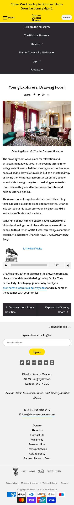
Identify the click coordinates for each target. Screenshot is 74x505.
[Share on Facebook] (34, 94)
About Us (37, 430)
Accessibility (11, 483)
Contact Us (37, 435)
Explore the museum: (37, 26)
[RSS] (40, 362)
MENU (11, 17)
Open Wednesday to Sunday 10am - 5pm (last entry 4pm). (37, 6)
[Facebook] (28, 362)
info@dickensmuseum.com (38, 414)
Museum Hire (37, 444)
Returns (64, 483)
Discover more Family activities (20, 310)
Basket (66, 17)
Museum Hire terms (29, 483)
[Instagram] (52, 362)
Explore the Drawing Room (57, 310)
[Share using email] (48, 94)
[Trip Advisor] (34, 362)
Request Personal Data (37, 458)
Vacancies (37, 439)
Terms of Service (37, 449)
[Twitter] (22, 362)
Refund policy (37, 453)
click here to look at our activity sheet (25, 287)
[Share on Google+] (43, 94)
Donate (37, 425)
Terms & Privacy (50, 483)
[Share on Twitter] (38, 94)
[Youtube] (46, 362)
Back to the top (58, 326)
